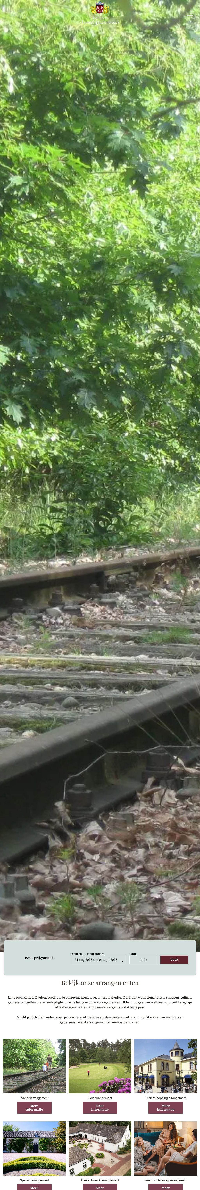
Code (133, 954)
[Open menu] (190, 13)
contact (117, 1017)
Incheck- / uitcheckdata (87, 954)
